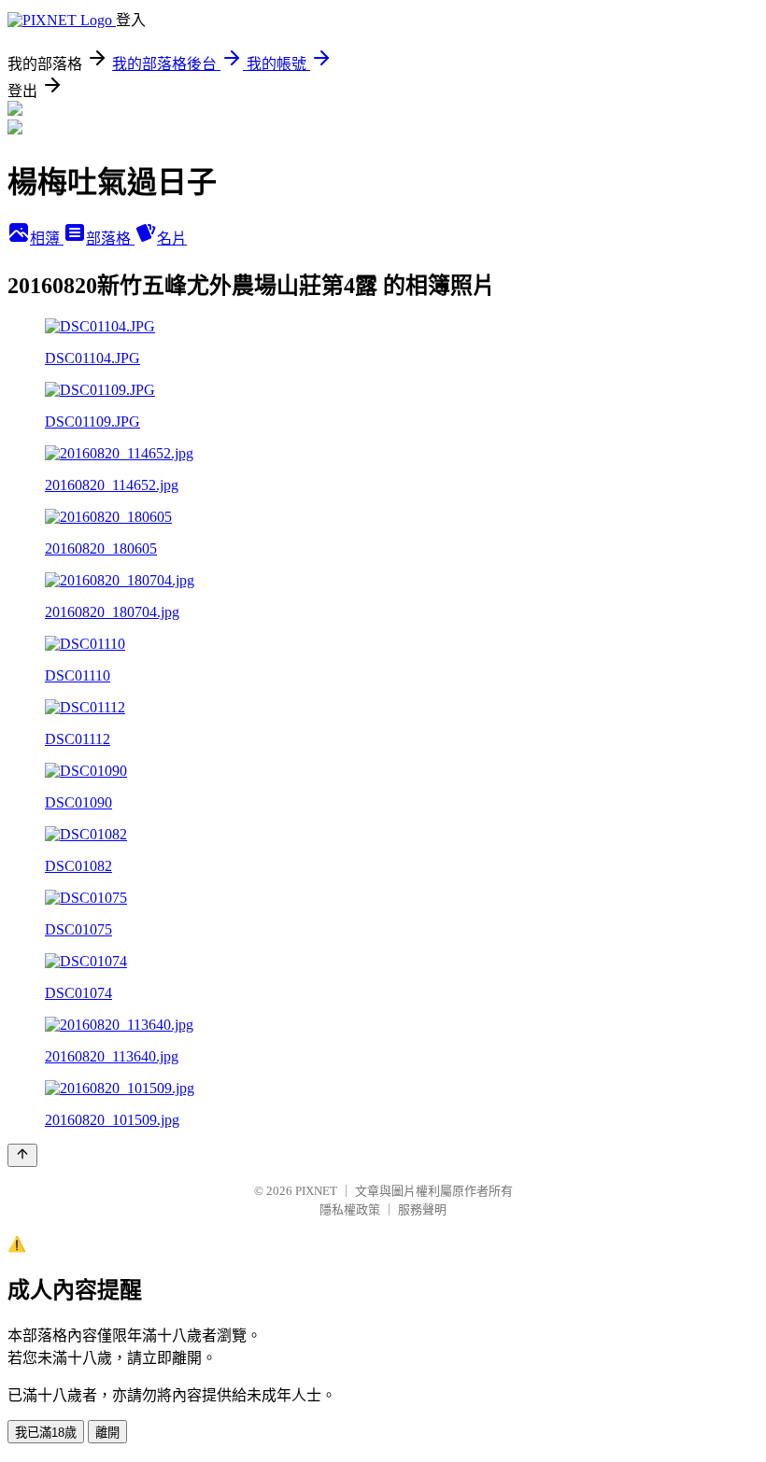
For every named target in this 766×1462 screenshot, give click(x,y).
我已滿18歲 (46, 1433)
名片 (172, 238)
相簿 (47, 238)
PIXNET (316, 1191)
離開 (107, 1433)
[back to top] (22, 1155)
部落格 (110, 238)
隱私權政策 (349, 1209)
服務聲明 (422, 1209)
